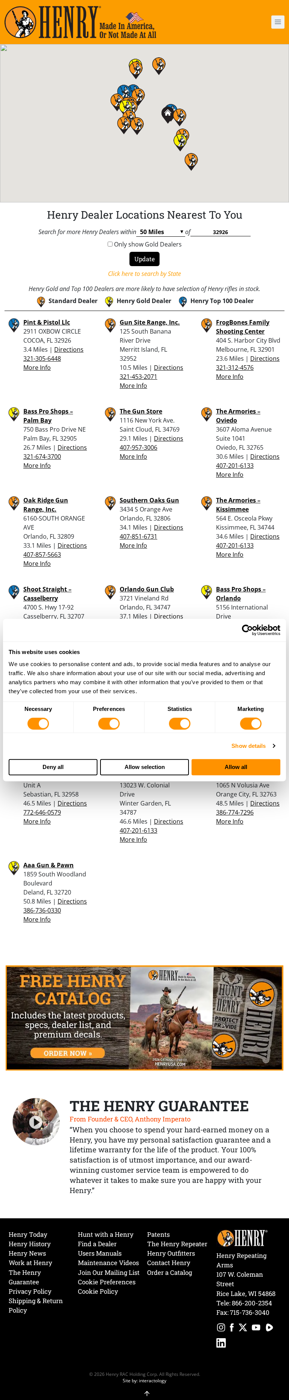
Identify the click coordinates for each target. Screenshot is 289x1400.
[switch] (109, 724)
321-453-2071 (138, 376)
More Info (37, 367)
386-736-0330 (42, 910)
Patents (158, 1234)
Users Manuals (100, 1253)
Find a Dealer (97, 1243)
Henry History (30, 1243)
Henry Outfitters (171, 1253)
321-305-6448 (42, 358)
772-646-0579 (42, 812)
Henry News (27, 1253)
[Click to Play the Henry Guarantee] (36, 1122)
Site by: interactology (144, 1380)
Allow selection (145, 767)
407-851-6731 (138, 536)
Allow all (236, 767)
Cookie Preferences (106, 1281)
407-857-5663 (42, 554)
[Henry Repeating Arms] (80, 22)
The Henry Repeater (177, 1243)
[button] (255, 22)
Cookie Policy (98, 1291)
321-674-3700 (42, 456)
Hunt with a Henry (106, 1234)
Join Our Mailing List (109, 1272)
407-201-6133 (235, 465)
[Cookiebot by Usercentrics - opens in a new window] (247, 630)
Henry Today (28, 1234)
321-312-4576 (235, 367)
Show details (248, 746)
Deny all (53, 767)
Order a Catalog (169, 1272)
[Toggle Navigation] (277, 22)
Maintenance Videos (108, 1262)
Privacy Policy (30, 1291)
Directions (69, 349)
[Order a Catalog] (144, 1017)
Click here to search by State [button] (144, 274)
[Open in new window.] (221, 1328)
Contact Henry (168, 1262)
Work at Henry (30, 1262)
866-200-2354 (252, 1303)
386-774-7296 (235, 812)
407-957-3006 (138, 447)
